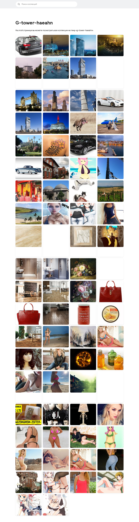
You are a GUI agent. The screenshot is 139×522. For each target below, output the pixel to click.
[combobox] (48, 4)
